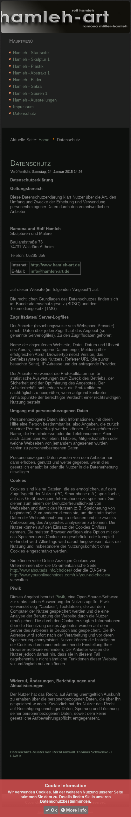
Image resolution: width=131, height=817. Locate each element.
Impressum (23, 106)
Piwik (60, 597)
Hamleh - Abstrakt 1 (31, 73)
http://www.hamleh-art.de (55, 265)
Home (43, 139)
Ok (53, 810)
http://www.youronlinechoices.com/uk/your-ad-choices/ (60, 575)
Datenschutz (24, 113)
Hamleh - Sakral (28, 86)
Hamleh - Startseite (31, 52)
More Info (76, 810)
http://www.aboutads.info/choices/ (41, 570)
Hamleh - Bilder (27, 79)
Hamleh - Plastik (28, 66)
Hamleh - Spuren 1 (30, 93)
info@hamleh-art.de (50, 271)
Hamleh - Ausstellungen (35, 100)
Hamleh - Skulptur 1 (31, 59)
